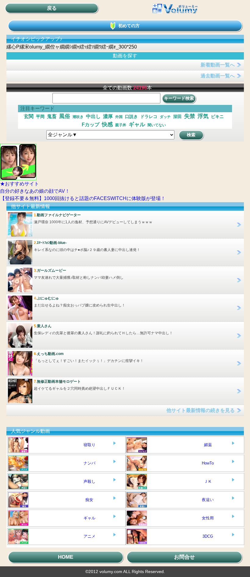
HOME (65, 557)
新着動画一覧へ (218, 64)
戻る (52, 8)
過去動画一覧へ (218, 75)
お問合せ (184, 557)
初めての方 (129, 25)
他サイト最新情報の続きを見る (200, 410)
